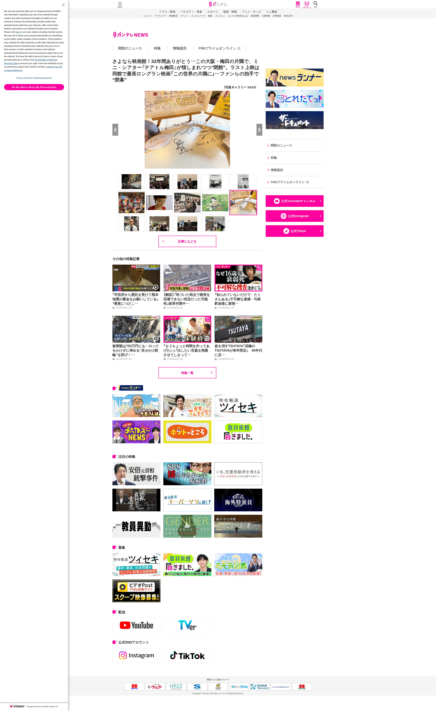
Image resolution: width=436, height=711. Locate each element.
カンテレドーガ (198, 15)
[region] (218, 48)
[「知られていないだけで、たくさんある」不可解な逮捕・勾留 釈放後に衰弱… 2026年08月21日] (238, 266)
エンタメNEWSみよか (238, 15)
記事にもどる (187, 241)
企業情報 (266, 15)
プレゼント (220, 15)
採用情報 (277, 15)
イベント (184, 15)
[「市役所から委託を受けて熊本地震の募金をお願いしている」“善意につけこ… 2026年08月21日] (136, 266)
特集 (157, 48)
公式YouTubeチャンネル (298, 201)
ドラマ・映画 (167, 11)
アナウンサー (160, 15)
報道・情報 (230, 11)
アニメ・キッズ (251, 11)
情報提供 (179, 48)
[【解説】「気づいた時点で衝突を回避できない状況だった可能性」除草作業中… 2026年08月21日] (187, 266)
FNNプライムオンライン (217, 48)
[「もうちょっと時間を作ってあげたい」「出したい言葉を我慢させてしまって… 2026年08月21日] (187, 317)
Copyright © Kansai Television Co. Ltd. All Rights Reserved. (218, 693)
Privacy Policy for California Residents (34, 78)
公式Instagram (298, 216)
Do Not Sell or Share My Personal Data (34, 87)
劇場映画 (173, 15)
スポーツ (212, 11)
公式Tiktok (298, 231)
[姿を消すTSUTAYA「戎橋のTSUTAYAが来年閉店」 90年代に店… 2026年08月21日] (238, 317)
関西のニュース (130, 48)
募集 (210, 15)
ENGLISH (288, 15)
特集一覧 (187, 372)
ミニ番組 (271, 11)
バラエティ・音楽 (191, 11)
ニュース (147, 15)
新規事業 (255, 15)
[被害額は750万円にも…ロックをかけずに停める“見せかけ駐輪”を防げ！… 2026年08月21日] (136, 317)
